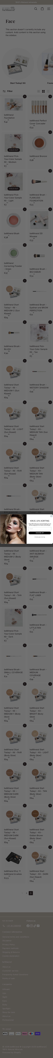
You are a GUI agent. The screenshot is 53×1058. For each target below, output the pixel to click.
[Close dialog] (51, 516)
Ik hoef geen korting (40, 536)
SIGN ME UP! (40, 532)
